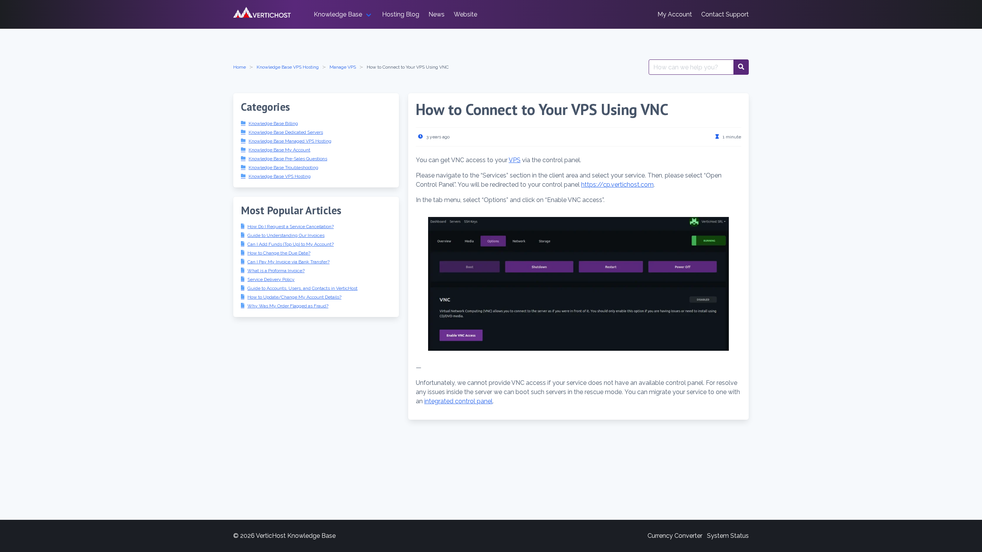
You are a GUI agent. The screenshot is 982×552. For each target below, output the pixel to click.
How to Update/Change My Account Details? (294, 297)
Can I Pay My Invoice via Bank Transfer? (288, 261)
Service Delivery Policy (271, 279)
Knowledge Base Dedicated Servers (286, 132)
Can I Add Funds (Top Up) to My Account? (290, 244)
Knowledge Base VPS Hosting (288, 67)
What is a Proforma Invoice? (276, 270)
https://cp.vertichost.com (617, 184)
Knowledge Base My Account (279, 150)
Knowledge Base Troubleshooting (283, 167)
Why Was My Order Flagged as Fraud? (287, 306)
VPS (515, 160)
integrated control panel (458, 401)
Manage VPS (343, 67)
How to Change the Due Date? (278, 253)
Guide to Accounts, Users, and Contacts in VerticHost (302, 288)
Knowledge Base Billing (273, 123)
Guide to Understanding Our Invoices (286, 235)
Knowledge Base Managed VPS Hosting (290, 141)
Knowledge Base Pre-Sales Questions (288, 158)
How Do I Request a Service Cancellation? (290, 226)
